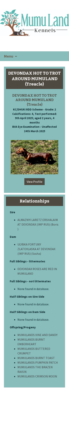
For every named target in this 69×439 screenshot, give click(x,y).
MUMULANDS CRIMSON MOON (37, 376)
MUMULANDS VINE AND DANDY (37, 335)
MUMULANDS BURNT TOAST (36, 358)
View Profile (34, 182)
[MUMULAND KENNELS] (34, 22)
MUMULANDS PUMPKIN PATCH (37, 362)
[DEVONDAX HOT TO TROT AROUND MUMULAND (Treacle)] (34, 155)
